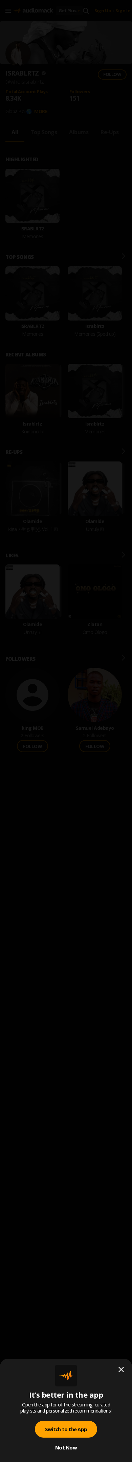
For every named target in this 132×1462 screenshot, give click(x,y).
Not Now (66, 1447)
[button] (66, 731)
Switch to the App (66, 1429)
